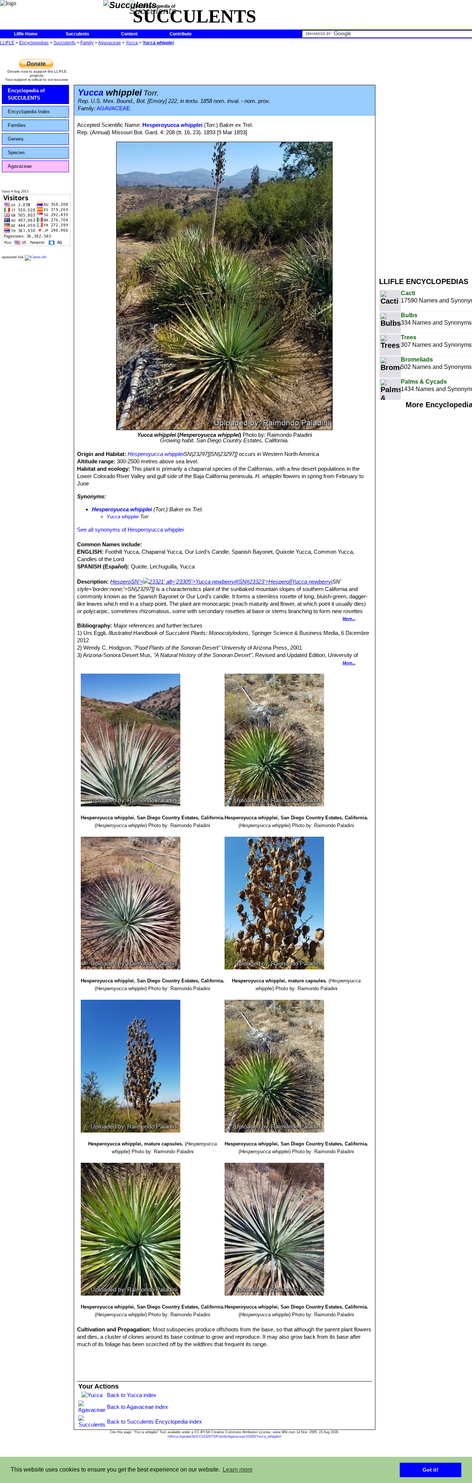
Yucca (132, 42)
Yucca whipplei (158, 42)
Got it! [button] (430, 1470)
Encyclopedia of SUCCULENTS (26, 94)
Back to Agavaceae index (137, 1407)
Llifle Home (26, 34)
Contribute (181, 34)
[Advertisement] (425, 158)
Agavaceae (109, 42)
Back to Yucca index (131, 1395)
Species (16, 152)
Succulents (77, 34)
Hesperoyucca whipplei (172, 125)
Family (87, 42)
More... (349, 618)
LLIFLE (7, 42)
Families (17, 125)
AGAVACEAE (113, 108)
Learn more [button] (238, 1469)
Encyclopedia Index (29, 111)
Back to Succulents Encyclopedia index (154, 1421)
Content (129, 34)
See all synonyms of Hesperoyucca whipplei (130, 529)
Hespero (120, 581)
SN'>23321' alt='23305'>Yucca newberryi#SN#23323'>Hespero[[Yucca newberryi (231, 581)
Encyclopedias (34, 42)
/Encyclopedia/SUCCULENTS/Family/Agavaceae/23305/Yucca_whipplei (224, 1436)
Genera (15, 139)
